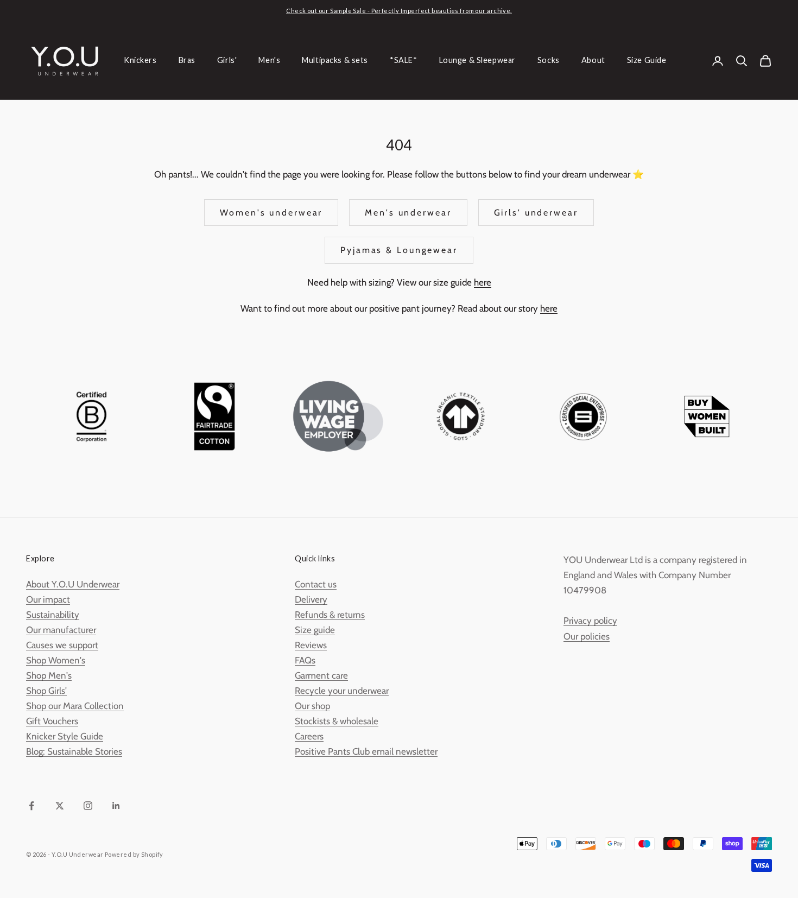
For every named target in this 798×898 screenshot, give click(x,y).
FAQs (305, 660)
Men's (269, 60)
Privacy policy (590, 620)
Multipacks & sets (335, 60)
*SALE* (403, 60)
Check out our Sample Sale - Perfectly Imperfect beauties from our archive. (399, 10)
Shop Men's (49, 675)
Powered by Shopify (134, 854)
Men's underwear (408, 212)
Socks (548, 60)
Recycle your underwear (342, 690)
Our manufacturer (61, 629)
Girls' (227, 60)
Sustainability (52, 614)
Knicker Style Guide (64, 736)
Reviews (311, 645)
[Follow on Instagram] (88, 805)
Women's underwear (271, 212)
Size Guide (647, 60)
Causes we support (62, 645)
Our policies (586, 636)
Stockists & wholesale (336, 721)
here (482, 282)
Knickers (140, 60)
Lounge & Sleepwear (477, 60)
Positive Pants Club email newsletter (366, 751)
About (593, 60)
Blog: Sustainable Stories (74, 751)
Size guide (315, 629)
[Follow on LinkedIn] (116, 805)
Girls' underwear (536, 212)
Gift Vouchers (52, 721)
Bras (187, 60)
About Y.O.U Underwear (72, 584)
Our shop (312, 705)
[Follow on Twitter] (59, 805)
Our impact (48, 599)
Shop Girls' (46, 690)
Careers (309, 736)
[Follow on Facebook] (31, 805)
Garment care (321, 675)
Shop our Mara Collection (75, 705)
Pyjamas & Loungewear (399, 250)
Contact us (316, 584)
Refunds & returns (330, 614)
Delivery (311, 599)
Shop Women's (55, 660)
